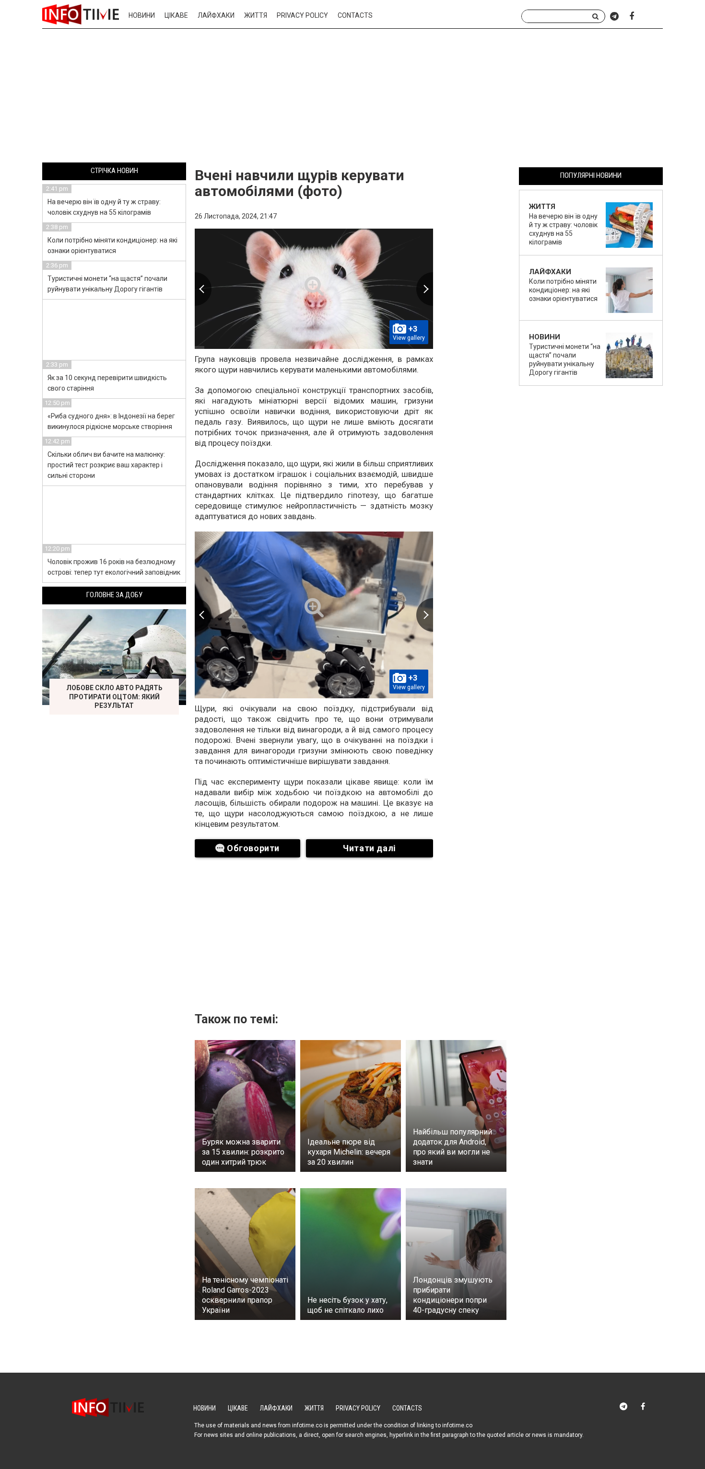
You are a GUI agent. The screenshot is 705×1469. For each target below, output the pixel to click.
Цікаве (176, 15)
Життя (255, 15)
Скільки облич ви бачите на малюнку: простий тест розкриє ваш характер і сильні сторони (106, 465)
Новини (142, 15)
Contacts (355, 15)
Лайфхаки (216, 15)
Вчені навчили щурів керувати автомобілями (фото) (299, 183)
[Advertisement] (352, 97)
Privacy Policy (302, 15)
